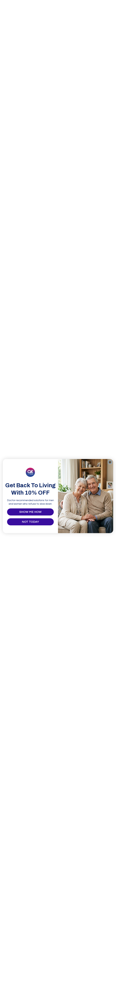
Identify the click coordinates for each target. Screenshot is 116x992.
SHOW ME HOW (30, 512)
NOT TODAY (30, 521)
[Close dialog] (110, 462)
